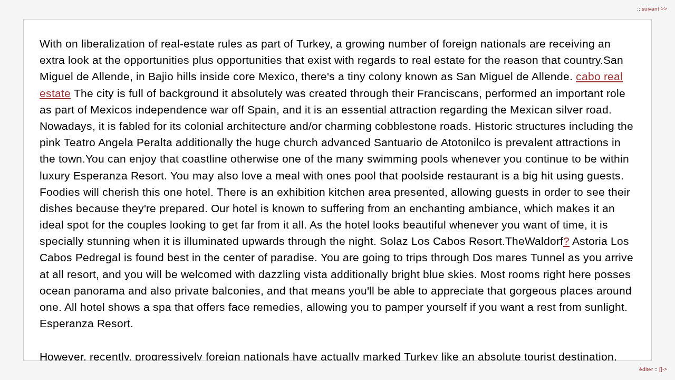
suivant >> (654, 9)
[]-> (663, 369)
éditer (646, 369)
